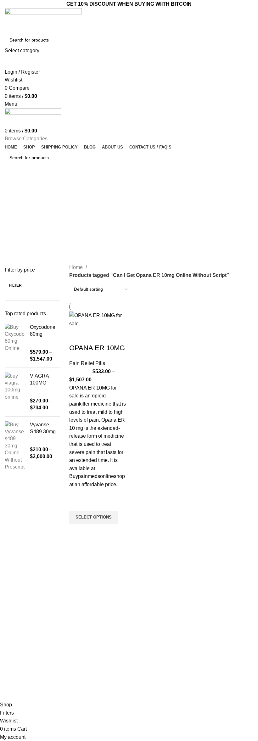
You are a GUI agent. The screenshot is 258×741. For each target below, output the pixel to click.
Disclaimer (142, 649)
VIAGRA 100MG (39, 379)
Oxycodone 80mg (42, 330)
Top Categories (87, 584)
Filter (15, 285)
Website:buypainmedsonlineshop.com (226, 612)
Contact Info (213, 584)
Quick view (77, 532)
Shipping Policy (147, 660)
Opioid (74, 617)
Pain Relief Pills (87, 363)
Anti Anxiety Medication (91, 595)
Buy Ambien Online (86, 606)
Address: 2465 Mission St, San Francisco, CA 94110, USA (223, 628)
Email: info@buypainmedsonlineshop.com (226, 598)
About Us (141, 606)
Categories (22, 200)
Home (76, 267)
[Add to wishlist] (77, 503)
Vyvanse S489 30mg (43, 428)
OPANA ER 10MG (97, 348)
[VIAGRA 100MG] (15, 392)
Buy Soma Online (85, 649)
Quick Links (146, 584)
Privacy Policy (146, 638)
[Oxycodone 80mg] (15, 343)
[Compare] (77, 335)
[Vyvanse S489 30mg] (15, 446)
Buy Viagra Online (86, 638)
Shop (137, 628)
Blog (136, 617)
